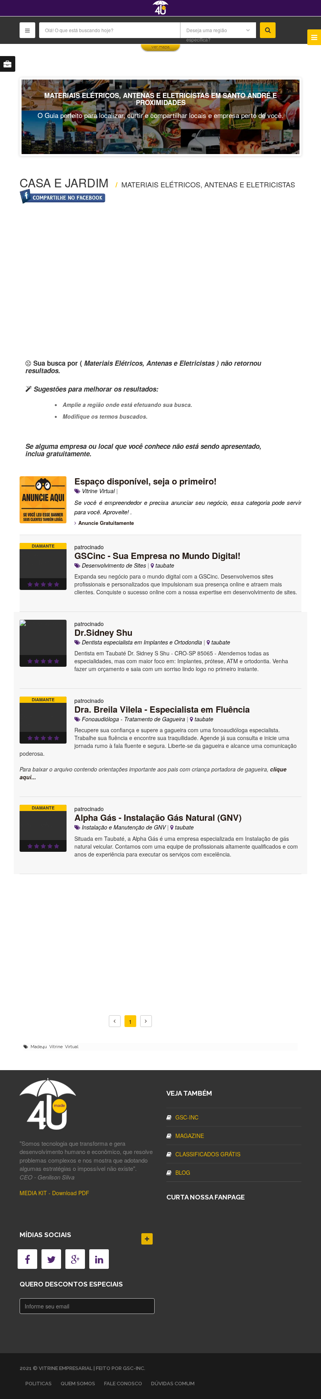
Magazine (189, 1136)
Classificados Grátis (207, 1154)
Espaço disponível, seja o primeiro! (145, 481)
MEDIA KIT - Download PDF (54, 1193)
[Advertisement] (160, 270)
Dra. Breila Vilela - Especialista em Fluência (162, 709)
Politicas (38, 1383)
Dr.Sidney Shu (103, 632)
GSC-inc (186, 1117)
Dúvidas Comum (173, 1383)
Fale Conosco (123, 1383)
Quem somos (78, 1383)
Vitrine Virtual (97, 491)
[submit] (268, 30)
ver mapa (160, 47)
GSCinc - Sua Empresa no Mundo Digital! (157, 555)
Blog (182, 1172)
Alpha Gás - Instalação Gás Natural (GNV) (158, 817)
